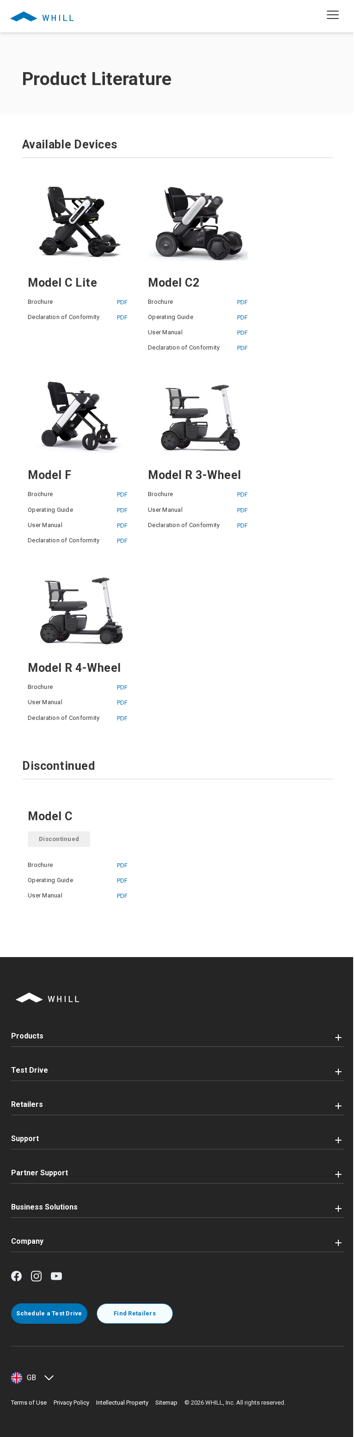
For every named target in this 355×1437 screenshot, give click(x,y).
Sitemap (166, 1402)
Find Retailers (135, 1313)
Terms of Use (29, 1402)
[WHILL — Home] (42, 16)
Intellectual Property (122, 1402)
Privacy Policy (71, 1402)
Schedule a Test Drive (49, 1313)
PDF (122, 302)
